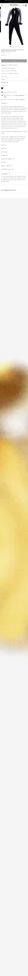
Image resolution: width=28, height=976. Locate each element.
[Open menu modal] (2, 5)
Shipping (3, 65)
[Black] (2, 88)
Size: (4, 76)
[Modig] (14, 5)
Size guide (5, 82)
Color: (4, 86)
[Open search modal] (23, 5)
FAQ (17, 99)
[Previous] (2, 1)
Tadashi (3, 52)
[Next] (26, 1)
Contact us (22, 99)
